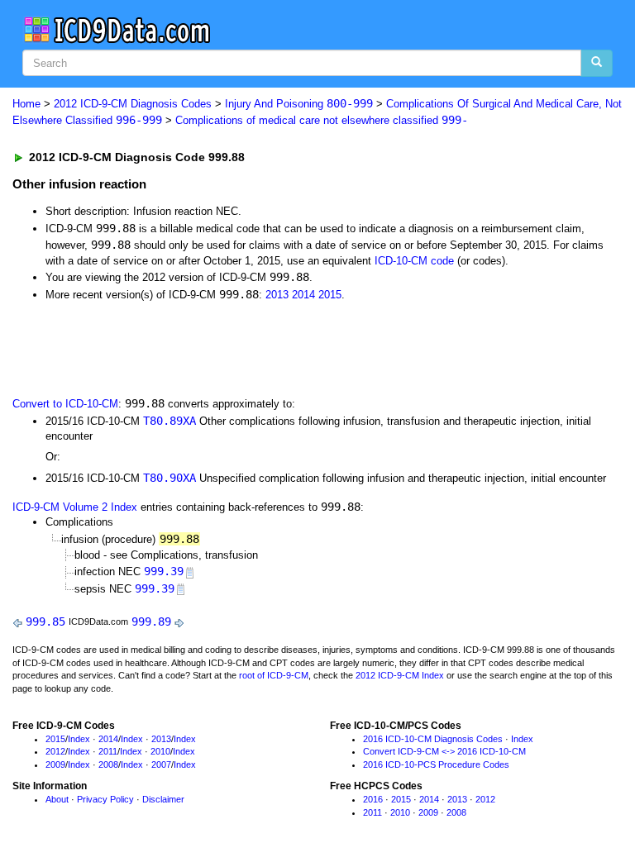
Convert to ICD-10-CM (65, 404)
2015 (329, 294)
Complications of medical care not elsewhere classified (321, 120)
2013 (277, 294)
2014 (303, 294)
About (57, 799)
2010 (160, 751)
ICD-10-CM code (414, 261)
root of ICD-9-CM (273, 675)
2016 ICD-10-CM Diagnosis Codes (433, 739)
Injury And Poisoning (299, 104)
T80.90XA (169, 477)
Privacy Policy (105, 799)
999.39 (164, 571)
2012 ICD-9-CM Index (400, 675)
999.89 (151, 621)
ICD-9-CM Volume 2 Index (74, 507)
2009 (55, 764)
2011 (107, 751)
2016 (373, 799)
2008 (108, 764)
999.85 (45, 621)
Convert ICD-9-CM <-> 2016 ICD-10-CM (444, 751)
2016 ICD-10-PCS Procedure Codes (436, 764)
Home (26, 104)
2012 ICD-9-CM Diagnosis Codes (133, 104)
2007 (161, 764)
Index (79, 739)
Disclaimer (163, 799)
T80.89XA (169, 420)
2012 (55, 751)
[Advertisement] (200, 347)
